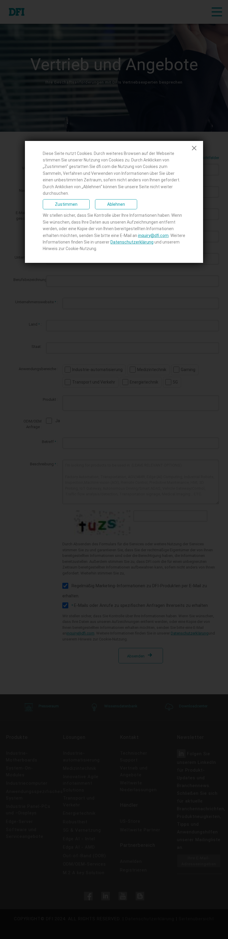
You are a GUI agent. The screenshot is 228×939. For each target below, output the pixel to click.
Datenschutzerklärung (131, 242)
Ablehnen (116, 204)
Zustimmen (66, 204)
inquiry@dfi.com (153, 235)
